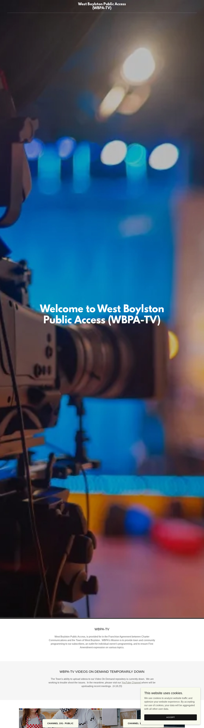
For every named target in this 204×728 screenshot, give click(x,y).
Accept (170, 717)
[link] (102, 8)
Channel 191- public (60, 723)
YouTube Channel (131, 682)
